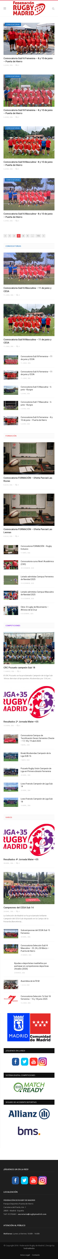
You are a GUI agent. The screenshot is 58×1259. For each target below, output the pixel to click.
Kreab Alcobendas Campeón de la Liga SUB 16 (36, 754)
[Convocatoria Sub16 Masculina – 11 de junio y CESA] (29, 269)
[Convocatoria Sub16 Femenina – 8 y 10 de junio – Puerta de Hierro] (29, 39)
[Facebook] (15, 1065)
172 (38, 235)
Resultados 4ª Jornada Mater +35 (21, 859)
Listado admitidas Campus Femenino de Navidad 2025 (37, 578)
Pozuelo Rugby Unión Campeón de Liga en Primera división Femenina (36, 769)
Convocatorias (13, 24)
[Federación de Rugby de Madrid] (29, 8)
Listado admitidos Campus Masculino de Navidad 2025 (37, 593)
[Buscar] (53, 8)
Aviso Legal (25, 1255)
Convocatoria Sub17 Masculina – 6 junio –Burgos (36, 403)
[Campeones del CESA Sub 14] (29, 888)
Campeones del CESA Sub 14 (19, 907)
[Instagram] (42, 1065)
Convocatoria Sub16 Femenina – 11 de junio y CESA (36, 373)
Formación (10, 435)
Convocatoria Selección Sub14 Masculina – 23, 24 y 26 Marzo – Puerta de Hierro (35, 948)
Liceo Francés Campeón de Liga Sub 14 (37, 785)
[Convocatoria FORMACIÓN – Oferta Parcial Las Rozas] (29, 458)
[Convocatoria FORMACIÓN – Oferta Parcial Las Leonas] (29, 510)
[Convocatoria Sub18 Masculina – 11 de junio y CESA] (29, 320)
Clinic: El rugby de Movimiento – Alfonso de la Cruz (35, 608)
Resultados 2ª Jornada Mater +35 (21, 721)
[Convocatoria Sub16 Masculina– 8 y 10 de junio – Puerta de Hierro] (29, 194)
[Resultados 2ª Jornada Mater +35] (29, 702)
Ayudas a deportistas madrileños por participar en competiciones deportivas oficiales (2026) (31, 966)
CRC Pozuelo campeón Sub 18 (19, 667)
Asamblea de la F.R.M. (30, 981)
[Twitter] (24, 1065)
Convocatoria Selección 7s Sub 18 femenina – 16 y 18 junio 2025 (36, 997)
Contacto (36, 1255)
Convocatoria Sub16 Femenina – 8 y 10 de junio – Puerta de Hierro (37, 418)
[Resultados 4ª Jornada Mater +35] (29, 840)
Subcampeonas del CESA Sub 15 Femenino (35, 931)
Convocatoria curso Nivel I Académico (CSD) (37, 562)
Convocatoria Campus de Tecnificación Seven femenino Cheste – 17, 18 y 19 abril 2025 (37, 738)
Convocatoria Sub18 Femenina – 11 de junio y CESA (36, 357)
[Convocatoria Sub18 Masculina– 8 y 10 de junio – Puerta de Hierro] (29, 142)
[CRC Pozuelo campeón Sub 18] (29, 648)
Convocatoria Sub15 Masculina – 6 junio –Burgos (36, 388)
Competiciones (12, 625)
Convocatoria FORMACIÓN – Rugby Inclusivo (36, 547)
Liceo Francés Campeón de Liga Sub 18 (37, 800)
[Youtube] (33, 1065)
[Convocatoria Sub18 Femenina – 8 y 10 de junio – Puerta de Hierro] (29, 91)
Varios (8, 817)
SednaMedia (29, 1248)
